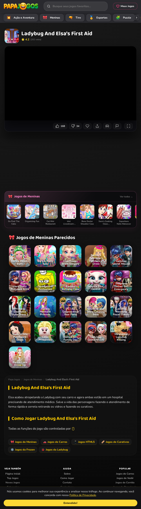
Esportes (98, 17)
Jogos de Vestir (125, 478)
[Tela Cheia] (128, 126)
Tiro (74, 17)
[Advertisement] (72, 160)
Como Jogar (67, 478)
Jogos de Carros (55, 442)
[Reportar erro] (117, 126)
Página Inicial (12, 473)
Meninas (51, 17)
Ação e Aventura (20, 17)
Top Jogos (12, 478)
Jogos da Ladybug (54, 449)
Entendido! (70, 502)
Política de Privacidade (82, 495)
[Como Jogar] (107, 126)
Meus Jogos (127, 6)
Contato (67, 482)
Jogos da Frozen (23, 449)
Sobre (67, 473)
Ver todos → (126, 196)
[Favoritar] (87, 126)
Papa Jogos (14, 379)
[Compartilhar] (97, 126)
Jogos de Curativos (115, 442)
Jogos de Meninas (27, 196)
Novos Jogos (13, 482)
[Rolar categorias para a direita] (136, 17)
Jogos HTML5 (84, 442)
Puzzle (123, 17)
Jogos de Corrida (124, 482)
